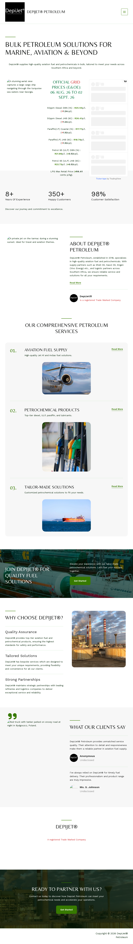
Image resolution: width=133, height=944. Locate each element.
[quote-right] (12, 716)
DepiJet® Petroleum (46, 12)
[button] (117, 349)
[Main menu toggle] (124, 12)
